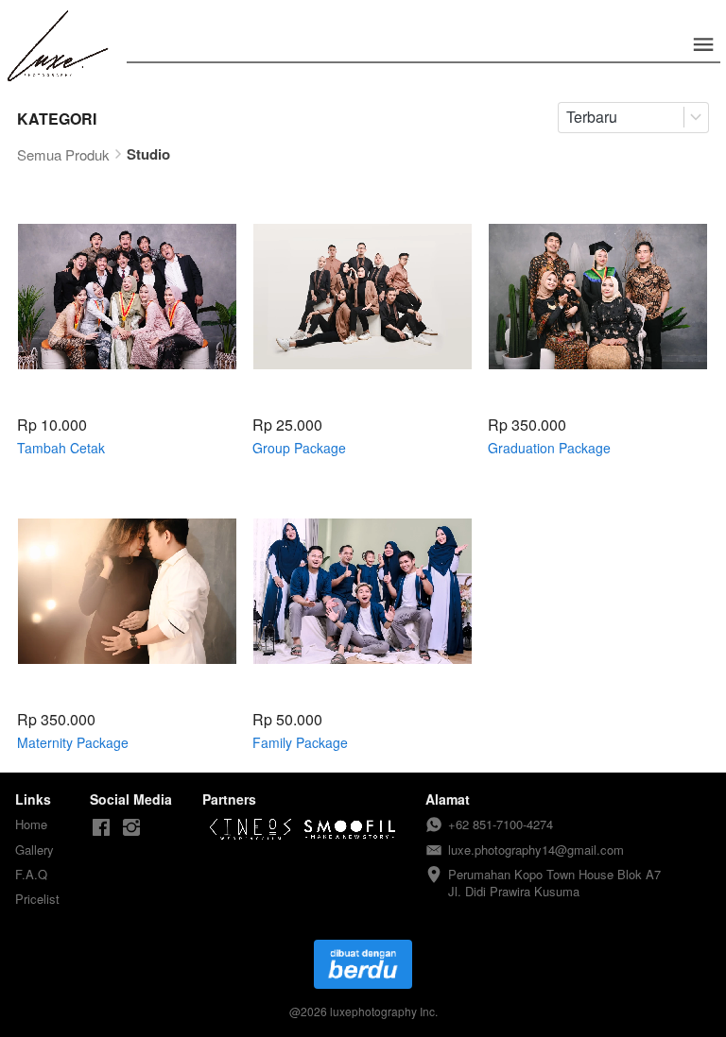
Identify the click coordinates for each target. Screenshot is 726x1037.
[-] (101, 828)
